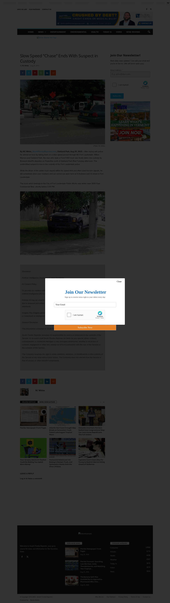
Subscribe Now (85, 327)
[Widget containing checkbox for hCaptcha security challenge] (85, 315)
